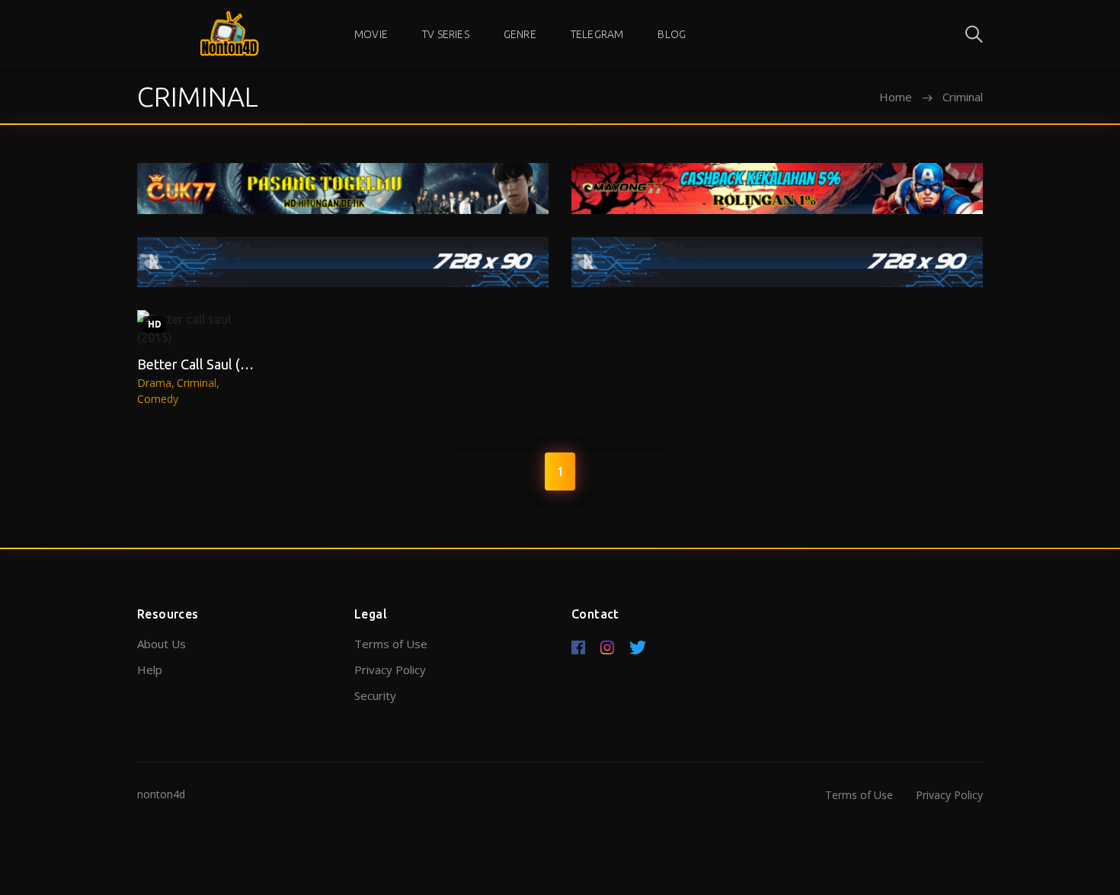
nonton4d (161, 794)
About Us (161, 643)
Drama (154, 383)
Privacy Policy (390, 669)
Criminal (196, 383)
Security (375, 695)
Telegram (597, 34)
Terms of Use (390, 643)
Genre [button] (520, 34)
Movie (371, 34)
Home (895, 96)
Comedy (157, 399)
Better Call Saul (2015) (206, 364)
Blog (672, 34)
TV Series (445, 34)
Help (149, 669)
